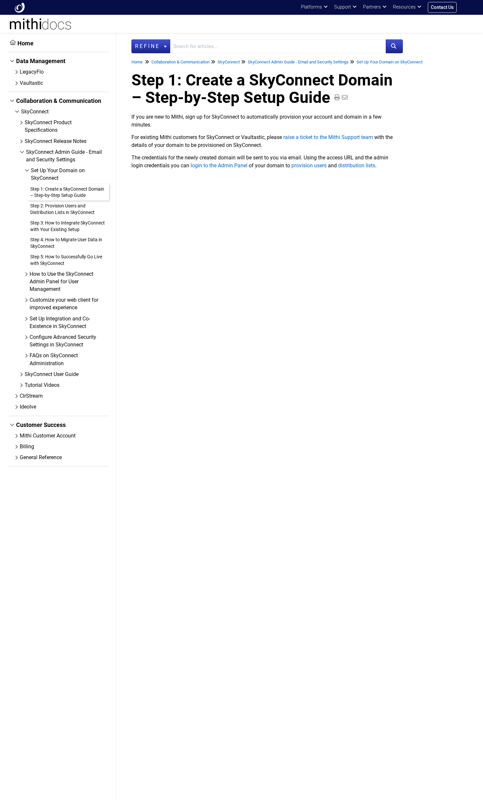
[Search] (394, 46)
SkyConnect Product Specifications (48, 126)
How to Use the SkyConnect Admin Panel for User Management (61, 281)
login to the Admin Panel (219, 165)
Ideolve (28, 407)
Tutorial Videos (42, 385)
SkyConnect (35, 111)
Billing (27, 446)
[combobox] (278, 46)
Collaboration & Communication (58, 100)
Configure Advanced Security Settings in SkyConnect (63, 341)
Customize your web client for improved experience (64, 304)
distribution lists (356, 165)
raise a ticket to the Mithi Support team (328, 137)
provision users (309, 165)
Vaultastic (31, 83)
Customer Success (41, 424)
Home (25, 43)
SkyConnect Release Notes (55, 141)
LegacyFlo (32, 72)
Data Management (40, 61)
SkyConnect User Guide (52, 374)
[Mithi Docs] (20, 7)
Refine (149, 46)
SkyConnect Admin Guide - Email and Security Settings (64, 156)
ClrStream (31, 396)
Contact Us (442, 7)
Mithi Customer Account (48, 436)
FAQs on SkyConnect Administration (54, 359)
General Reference (41, 457)
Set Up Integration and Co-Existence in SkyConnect (60, 322)
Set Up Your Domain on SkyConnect (58, 174)
